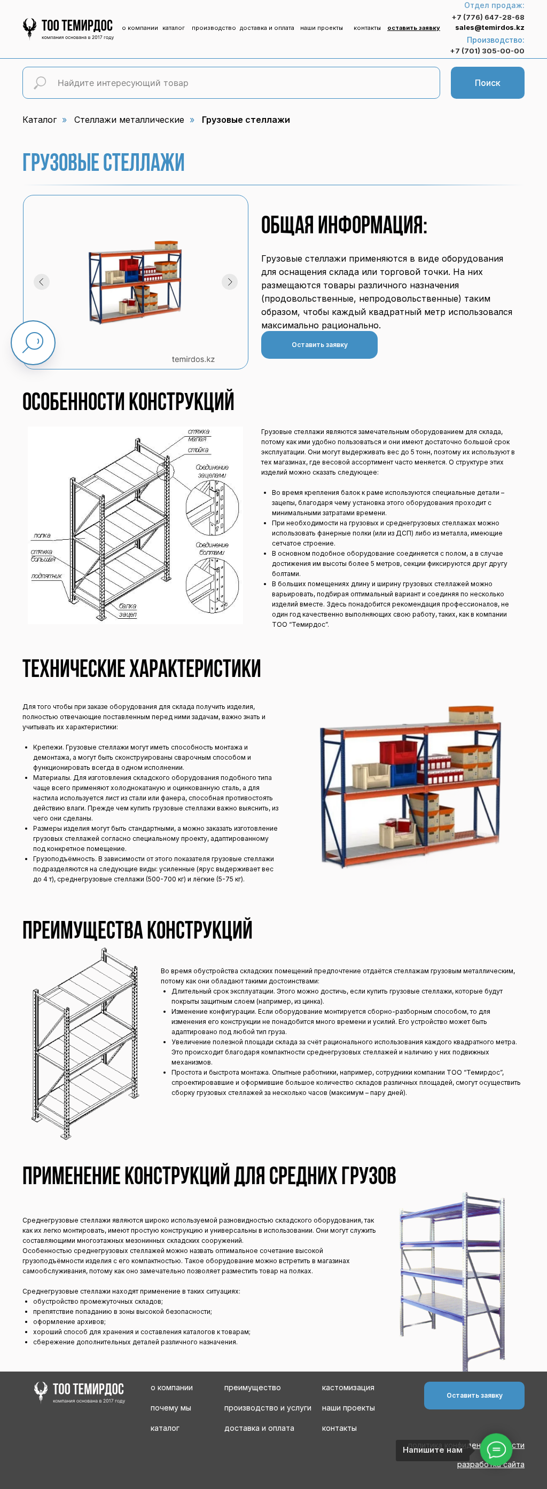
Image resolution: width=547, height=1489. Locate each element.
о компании (140, 27)
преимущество (252, 1387)
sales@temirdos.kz (490, 27)
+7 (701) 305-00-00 (487, 50)
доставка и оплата (267, 27)
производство (214, 27)
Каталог (39, 120)
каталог (173, 27)
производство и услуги (267, 1407)
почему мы (171, 1407)
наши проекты (321, 27)
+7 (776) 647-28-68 (488, 17)
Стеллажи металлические (129, 120)
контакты (367, 27)
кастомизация (348, 1387)
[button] (413, 27)
